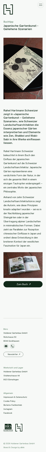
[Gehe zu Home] (23, 9)
